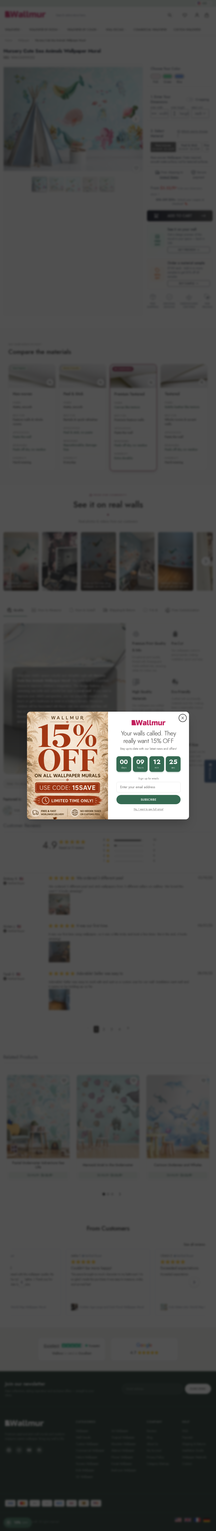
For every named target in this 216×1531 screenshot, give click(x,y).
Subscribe (148, 799)
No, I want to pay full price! (148, 809)
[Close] (182, 718)
